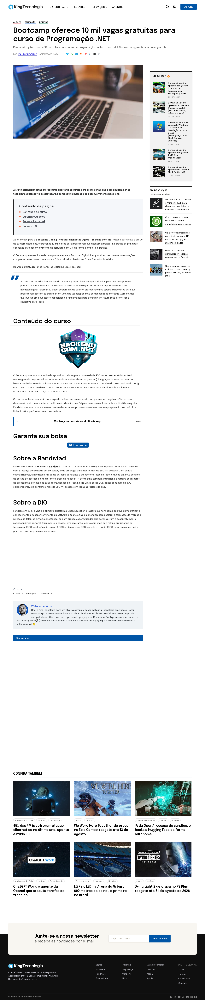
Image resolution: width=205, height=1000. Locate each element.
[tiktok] (182, 996)
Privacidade (184, 978)
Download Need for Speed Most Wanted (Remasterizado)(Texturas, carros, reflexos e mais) (178, 108)
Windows (127, 974)
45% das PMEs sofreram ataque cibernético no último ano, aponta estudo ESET (41, 830)
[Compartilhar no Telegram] (76, 54)
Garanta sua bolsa (34, 217)
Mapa (150, 974)
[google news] (191, 996)
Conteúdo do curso (35, 212)
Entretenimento (83, 881)
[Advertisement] (78, 164)
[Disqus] (78, 680)
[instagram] (174, 996)
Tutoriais (126, 965)
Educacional (102, 978)
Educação (30, 22)
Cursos (17, 22)
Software (100, 969)
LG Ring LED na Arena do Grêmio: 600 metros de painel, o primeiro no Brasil (100, 891)
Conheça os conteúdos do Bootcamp (77, 421)
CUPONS (188, 6)
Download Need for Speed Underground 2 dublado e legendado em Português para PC (178, 88)
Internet (163, 820)
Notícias (43, 22)
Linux (124, 978)
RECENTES (79, 7)
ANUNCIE (117, 7)
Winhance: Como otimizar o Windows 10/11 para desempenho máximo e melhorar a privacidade (178, 204)
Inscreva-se (80, 445)
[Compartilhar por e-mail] (94, 54)
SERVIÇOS (99, 7)
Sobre (181, 969)
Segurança (55, 820)
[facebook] (170, 996)
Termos (182, 974)
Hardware (99, 881)
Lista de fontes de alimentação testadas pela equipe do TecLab (177, 254)
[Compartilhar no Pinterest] (85, 54)
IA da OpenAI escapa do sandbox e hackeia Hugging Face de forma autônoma (163, 830)
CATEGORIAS (57, 7)
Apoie (150, 978)
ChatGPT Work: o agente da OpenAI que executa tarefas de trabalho (38, 891)
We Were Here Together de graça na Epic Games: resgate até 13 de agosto (101, 830)
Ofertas (151, 969)
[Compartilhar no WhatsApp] (72, 54)
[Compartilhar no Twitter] (67, 54)
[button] (175, 7)
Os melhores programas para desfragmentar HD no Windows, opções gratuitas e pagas (177, 237)
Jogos (78, 820)
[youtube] (178, 996)
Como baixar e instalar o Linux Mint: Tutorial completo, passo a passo (178, 220)
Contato (182, 983)
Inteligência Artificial (24, 820)
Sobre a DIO (30, 226)
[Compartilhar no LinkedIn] (90, 54)
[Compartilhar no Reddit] (81, 54)
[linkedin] (187, 996)
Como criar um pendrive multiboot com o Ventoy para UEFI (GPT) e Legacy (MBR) (178, 270)
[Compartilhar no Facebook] (63, 54)
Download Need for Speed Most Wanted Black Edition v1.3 (178, 170)
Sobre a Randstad (34, 221)
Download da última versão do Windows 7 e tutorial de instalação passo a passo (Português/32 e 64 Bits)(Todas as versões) (178, 131)
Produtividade (56, 881)
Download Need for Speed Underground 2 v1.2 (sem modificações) (178, 154)
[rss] (195, 996)
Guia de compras (155, 965)
